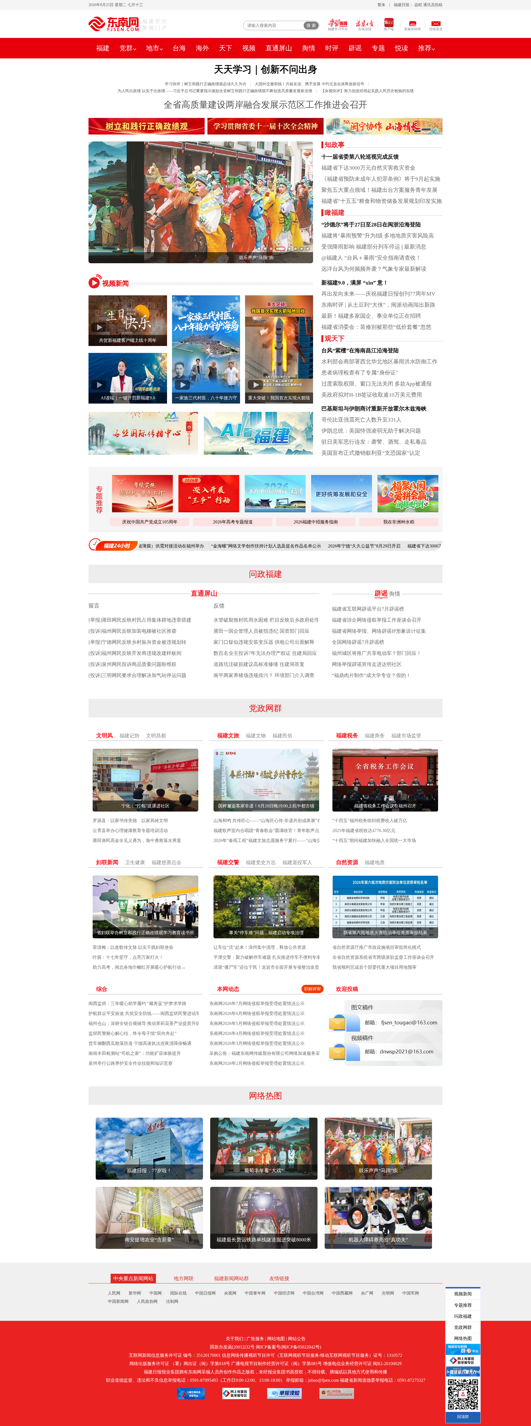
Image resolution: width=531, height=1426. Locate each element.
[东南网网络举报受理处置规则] (284, 1393)
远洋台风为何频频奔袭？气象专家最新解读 (373, 269)
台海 (179, 48)
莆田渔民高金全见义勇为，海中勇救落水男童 (137, 840)
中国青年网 (255, 1293)
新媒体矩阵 (412, 29)
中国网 (155, 1293)
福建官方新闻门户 (155, 25)
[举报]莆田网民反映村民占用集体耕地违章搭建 (139, 620)
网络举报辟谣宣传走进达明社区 (367, 664)
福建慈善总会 (166, 862)
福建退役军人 (297, 862)
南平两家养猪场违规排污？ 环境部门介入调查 (264, 675)
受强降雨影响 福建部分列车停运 (360, 247)
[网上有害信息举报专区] (235, 1393)
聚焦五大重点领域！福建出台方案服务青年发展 (379, 190)
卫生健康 (135, 862)
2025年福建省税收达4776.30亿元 (363, 830)
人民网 (114, 1293)
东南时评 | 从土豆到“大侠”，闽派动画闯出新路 (378, 305)
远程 (418, 5)
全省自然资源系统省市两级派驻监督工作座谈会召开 (383, 957)
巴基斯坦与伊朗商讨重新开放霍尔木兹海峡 (373, 408)
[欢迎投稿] (385, 1033)
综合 (101, 989)
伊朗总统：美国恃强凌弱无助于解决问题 (371, 431)
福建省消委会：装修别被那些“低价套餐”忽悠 (376, 327)
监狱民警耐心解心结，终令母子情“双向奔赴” (132, 1033)
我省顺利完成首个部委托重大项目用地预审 (374, 967)
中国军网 (410, 1293)
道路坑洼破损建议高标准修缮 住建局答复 (259, 664)
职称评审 (312, 989)
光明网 (388, 1293)
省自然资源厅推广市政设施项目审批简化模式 (376, 947)
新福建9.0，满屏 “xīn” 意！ (354, 283)
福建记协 (129, 735)
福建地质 (375, 862)
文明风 (104, 735)
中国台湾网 (313, 1293)
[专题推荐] (97, 499)
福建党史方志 (261, 862)
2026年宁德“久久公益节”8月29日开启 (305, 546)
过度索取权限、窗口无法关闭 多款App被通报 (376, 384)
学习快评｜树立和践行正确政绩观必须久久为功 (205, 84)
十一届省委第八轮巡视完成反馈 (360, 157)
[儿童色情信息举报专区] (191, 1393)
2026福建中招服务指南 (316, 522)
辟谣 (355, 48)
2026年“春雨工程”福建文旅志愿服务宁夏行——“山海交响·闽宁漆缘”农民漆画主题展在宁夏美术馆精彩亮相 (318, 840)
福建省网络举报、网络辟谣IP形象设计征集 (379, 631)
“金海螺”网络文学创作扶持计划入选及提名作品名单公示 (207, 546)
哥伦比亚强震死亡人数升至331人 (361, 420)
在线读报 (364, 29)
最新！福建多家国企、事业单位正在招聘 (371, 316)
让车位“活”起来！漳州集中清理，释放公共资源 (260, 947)
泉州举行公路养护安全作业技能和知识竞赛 (130, 1063)
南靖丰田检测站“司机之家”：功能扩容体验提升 (134, 1053)
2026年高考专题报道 (233, 522)
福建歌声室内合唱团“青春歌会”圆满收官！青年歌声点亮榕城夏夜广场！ (284, 830)
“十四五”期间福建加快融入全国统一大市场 (374, 840)
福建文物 (256, 735)
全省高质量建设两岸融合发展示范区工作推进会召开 (265, 105)
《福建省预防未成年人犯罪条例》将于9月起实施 (380, 179)
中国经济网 (284, 1293)
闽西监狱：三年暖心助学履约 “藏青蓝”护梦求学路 (137, 1003)
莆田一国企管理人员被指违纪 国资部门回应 (261, 631)
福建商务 (375, 735)
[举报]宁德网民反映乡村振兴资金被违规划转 (137, 642)
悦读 (401, 48)
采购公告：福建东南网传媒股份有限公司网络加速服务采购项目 (271, 1053)
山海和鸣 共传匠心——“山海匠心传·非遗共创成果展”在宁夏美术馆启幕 (283, 820)
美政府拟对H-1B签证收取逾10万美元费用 (371, 395)
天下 (225, 48)
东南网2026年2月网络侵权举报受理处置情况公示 (256, 1063)
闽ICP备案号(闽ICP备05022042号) (288, 1347)
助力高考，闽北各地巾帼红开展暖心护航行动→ (139, 967)
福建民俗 (282, 735)
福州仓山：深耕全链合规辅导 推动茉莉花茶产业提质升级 (144, 1023)
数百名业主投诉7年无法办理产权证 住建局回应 (265, 653)
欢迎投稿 (347, 989)
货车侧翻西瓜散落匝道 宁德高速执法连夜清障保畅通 (139, 1043)
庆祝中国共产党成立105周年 (150, 522)
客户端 (389, 29)
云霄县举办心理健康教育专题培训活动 (130, 830)
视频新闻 (115, 283)
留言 (94, 606)
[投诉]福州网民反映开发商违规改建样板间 (134, 653)
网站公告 (297, 1338)
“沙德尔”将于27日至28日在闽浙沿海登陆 (371, 224)
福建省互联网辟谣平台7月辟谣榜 (368, 609)
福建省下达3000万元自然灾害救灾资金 (368, 168)
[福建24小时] (113, 544)
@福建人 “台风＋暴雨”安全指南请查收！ (371, 258)
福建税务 (347, 735)
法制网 (172, 1301)
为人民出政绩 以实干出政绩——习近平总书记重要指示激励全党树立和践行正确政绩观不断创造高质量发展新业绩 (215, 91)
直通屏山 (279, 48)
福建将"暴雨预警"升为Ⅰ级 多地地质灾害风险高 (377, 235)
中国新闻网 (118, 1301)
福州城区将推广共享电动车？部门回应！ (376, 653)
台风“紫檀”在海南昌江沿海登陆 (360, 350)
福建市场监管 (406, 735)
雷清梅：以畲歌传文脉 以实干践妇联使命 (133, 947)
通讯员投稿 (432, 5)
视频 (249, 48)
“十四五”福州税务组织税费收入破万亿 (369, 820)
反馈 (219, 606)
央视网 (230, 1293)
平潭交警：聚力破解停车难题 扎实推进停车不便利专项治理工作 (276, 957)
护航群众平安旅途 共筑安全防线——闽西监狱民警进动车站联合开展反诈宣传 (164, 1013)
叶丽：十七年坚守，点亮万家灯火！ (128, 957)
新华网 (135, 1293)
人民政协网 (147, 1301)
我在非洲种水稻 (398, 522)
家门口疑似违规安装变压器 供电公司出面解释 (264, 642)
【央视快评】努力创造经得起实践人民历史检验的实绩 (367, 91)
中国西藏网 (342, 1293)
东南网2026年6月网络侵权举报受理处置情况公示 (256, 1013)
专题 (378, 48)
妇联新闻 (107, 862)
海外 (202, 48)
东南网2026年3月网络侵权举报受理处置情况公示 (256, 1043)
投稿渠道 (435, 29)
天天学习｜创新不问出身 (265, 69)
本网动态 (228, 989)
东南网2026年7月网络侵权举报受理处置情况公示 (256, 1003)
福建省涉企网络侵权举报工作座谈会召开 (376, 620)
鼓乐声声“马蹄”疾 (176, 257)
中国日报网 (205, 1293)
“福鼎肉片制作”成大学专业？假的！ (371, 675)
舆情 (308, 48)
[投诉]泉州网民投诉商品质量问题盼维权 (132, 664)
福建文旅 (228, 735)
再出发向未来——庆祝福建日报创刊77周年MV (378, 294)
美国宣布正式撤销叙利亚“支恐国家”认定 (370, 453)
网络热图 (265, 1095)
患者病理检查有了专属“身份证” (359, 373)
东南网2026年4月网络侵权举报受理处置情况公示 (256, 1033)
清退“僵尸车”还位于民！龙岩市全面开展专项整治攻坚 (266, 967)
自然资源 (347, 862)
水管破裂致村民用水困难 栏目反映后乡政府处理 (266, 620)
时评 (332, 48)
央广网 (367, 1293)
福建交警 (228, 862)
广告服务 (255, 1338)
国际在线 (178, 1293)
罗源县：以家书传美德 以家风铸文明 (130, 820)
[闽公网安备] (336, 1393)
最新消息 (415, 247)
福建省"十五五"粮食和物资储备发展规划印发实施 (381, 201)
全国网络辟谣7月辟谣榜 (358, 642)
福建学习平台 (338, 29)
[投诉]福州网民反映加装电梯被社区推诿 (132, 631)
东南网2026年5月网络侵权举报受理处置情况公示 (256, 1023)
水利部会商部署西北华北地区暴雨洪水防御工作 (379, 361)
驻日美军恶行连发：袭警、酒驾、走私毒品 (373, 442)
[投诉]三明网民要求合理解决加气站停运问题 (137, 675)
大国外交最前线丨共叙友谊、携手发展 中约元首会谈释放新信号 (309, 84)
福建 (103, 48)
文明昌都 (156, 735)
